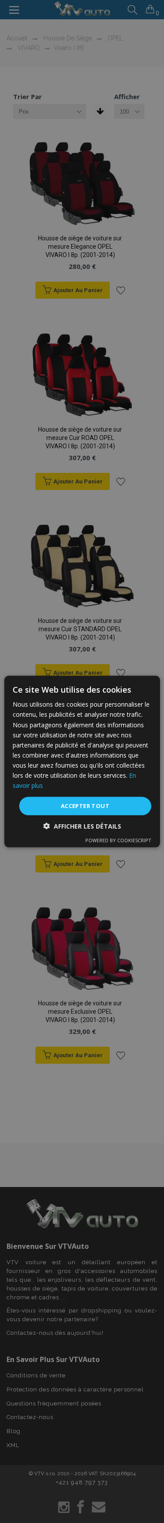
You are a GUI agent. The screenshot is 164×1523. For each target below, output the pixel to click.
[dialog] (82, 761)
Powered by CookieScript (118, 840)
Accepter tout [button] (85, 806)
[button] (82, 826)
